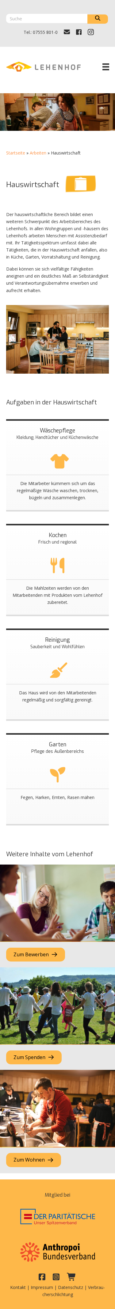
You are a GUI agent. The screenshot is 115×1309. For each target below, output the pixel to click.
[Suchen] (97, 19)
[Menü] (105, 66)
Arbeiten (38, 153)
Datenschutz (70, 1287)
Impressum (42, 1287)
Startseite (15, 153)
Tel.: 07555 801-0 (41, 32)
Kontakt (18, 1287)
